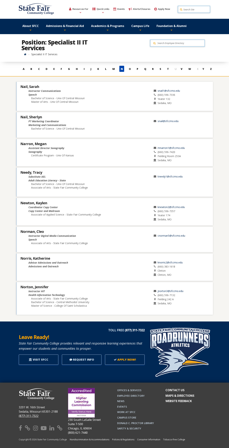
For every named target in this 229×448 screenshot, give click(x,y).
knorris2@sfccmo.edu (170, 262)
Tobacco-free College (174, 439)
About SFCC (30, 26)
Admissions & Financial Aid (65, 26)
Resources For (80, 9)
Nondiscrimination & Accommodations (89, 439)
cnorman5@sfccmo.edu (171, 235)
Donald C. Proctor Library (135, 423)
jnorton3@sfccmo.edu (170, 291)
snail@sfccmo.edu (168, 121)
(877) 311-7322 (28, 416)
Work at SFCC (126, 412)
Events (121, 9)
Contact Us (174, 390)
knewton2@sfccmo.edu (171, 207)
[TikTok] (59, 427)
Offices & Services (129, 390)
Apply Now (164, 9)
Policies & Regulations (123, 439)
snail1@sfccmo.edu (169, 90)
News (120, 401)
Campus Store (126, 417)
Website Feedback (178, 401)
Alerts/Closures (141, 9)
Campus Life (140, 26)
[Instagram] (35, 427)
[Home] (25, 54)
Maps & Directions (179, 396)
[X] (27, 427)
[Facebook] (20, 427)
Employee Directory (131, 395)
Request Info (83, 360)
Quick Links (103, 9)
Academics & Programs (107, 26)
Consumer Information (148, 439)
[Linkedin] (51, 427)
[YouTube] (44, 427)
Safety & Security (129, 428)
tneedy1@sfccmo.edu (170, 176)
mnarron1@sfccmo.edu (171, 148)
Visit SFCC (40, 360)
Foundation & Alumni (172, 26)
